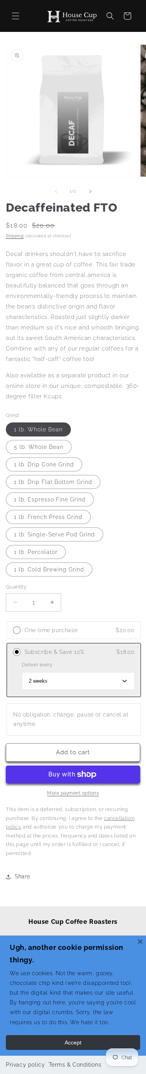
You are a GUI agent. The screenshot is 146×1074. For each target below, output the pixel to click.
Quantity (16, 587)
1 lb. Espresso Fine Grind (50, 499)
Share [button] (22, 876)
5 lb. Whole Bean (38, 447)
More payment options (73, 793)
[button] (15, 16)
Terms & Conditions (75, 1065)
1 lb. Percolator (36, 552)
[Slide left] (56, 191)
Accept (73, 1042)
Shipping (15, 236)
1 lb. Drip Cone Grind (44, 464)
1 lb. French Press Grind (48, 517)
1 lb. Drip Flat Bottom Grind (53, 482)
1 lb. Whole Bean (38, 429)
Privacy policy (25, 1065)
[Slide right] (90, 191)
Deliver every (37, 665)
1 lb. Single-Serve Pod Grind (54, 534)
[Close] (140, 941)
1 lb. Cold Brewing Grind (49, 569)
